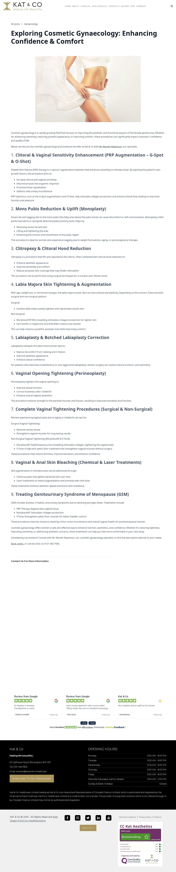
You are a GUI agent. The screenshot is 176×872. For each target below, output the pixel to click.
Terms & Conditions (127, 817)
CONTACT (141, 6)
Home (68, 6)
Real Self (88, 828)
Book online (17, 543)
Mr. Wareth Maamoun (110, 146)
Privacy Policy (145, 817)
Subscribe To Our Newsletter (31, 778)
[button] (76, 8)
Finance (157, 817)
